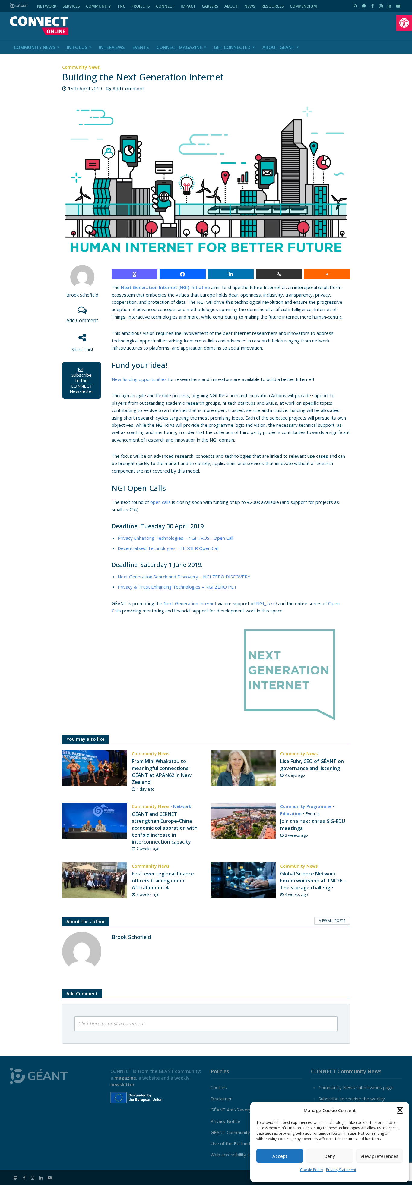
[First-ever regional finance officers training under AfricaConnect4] (94, 880)
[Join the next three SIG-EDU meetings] (243, 820)
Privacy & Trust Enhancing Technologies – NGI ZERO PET (177, 587)
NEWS (249, 6)
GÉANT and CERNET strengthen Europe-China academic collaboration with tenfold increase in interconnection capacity (165, 828)
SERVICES (71, 6)
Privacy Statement (341, 1169)
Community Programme (305, 806)
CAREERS (210, 6)
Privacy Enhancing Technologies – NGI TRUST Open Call (175, 538)
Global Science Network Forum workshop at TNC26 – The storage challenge (313, 880)
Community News (34, 47)
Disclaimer (221, 1098)
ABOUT (231, 6)
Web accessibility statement (240, 1155)
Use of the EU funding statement (245, 1143)
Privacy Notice (225, 1121)
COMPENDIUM (303, 6)
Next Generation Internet (190, 603)
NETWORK (46, 6)
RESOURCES (272, 6)
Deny (329, 1156)
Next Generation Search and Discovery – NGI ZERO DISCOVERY (184, 577)
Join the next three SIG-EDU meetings (312, 824)
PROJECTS (140, 6)
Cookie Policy (311, 1169)
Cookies (219, 1087)
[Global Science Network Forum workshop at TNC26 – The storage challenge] (243, 880)
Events (140, 47)
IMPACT (188, 6)
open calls (160, 502)
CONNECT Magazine (179, 47)
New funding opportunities (139, 379)
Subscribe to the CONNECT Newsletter (81, 383)
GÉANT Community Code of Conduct (248, 1132)
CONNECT (165, 6)
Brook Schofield (82, 295)
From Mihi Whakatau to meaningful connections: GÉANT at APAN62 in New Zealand (162, 771)
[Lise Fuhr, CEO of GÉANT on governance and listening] (243, 767)
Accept (279, 1156)
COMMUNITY (98, 6)
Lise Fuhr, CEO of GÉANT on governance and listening (312, 765)
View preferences (379, 1156)
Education (291, 813)
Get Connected (232, 47)
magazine (125, 1078)
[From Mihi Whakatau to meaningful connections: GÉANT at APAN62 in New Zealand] (94, 767)
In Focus (77, 47)
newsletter (122, 1084)
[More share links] (327, 274)
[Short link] (279, 274)
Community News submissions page (356, 1087)
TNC (121, 6)
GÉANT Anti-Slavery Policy (238, 1110)
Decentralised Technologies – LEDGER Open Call (168, 548)
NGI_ (266, 603)
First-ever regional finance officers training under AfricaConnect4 (163, 880)
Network (182, 806)
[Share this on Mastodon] (134, 274)
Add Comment (128, 88)
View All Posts (332, 920)
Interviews (112, 47)
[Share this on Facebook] (182, 274)
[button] (404, 23)
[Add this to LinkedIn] (231, 274)
